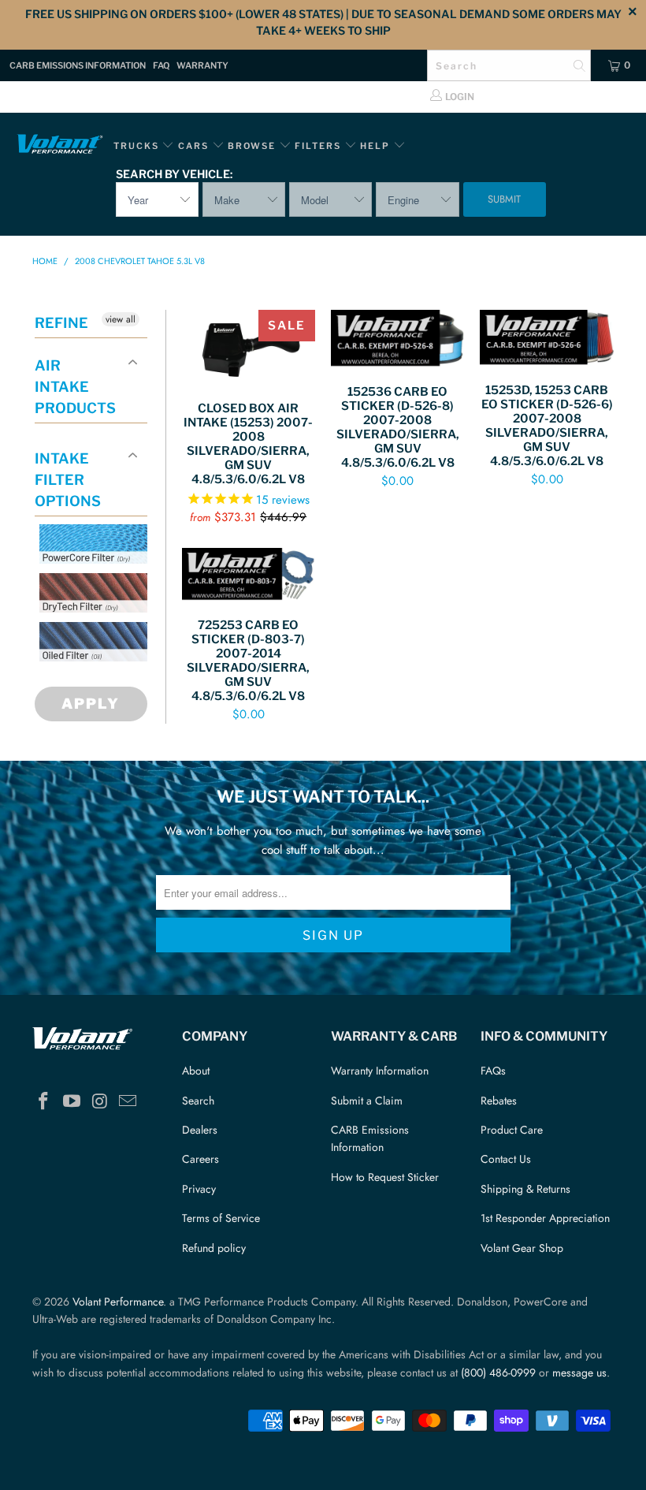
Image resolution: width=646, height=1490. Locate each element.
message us (579, 1372)
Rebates (499, 1100)
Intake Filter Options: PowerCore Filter (103, 582)
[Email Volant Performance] (128, 1102)
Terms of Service (221, 1218)
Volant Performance (117, 1301)
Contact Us (506, 1159)
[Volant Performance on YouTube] (72, 1102)
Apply (90, 703)
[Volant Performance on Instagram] (100, 1102)
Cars (193, 145)
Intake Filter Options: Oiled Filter (118, 680)
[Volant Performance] (59, 146)
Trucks (136, 145)
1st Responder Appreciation (545, 1218)
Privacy (199, 1189)
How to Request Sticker (385, 1177)
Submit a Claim (367, 1100)
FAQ (161, 65)
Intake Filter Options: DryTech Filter (103, 631)
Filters (319, 145)
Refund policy (214, 1248)
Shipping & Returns (525, 1189)
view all (121, 319)
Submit (504, 199)
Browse (252, 145)
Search (198, 1100)
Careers (200, 1159)
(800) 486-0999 (498, 1372)
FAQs (493, 1070)
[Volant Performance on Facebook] (44, 1102)
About (196, 1070)
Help (375, 145)
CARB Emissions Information (77, 65)
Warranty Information (380, 1070)
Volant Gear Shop (522, 1248)
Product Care (512, 1130)
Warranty (202, 65)
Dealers (199, 1130)
